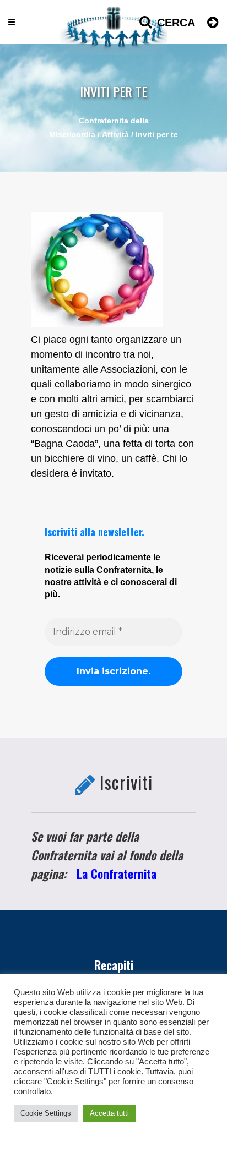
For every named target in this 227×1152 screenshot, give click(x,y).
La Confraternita (116, 873)
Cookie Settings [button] (45, 1113)
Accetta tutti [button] (109, 1113)
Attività (115, 134)
